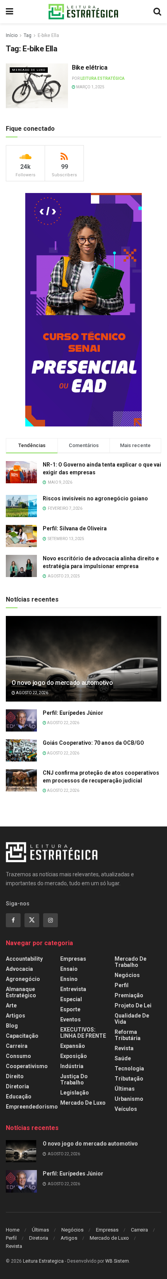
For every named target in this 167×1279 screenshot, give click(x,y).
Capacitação (22, 1036)
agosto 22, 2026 (31, 693)
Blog (12, 1026)
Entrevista (73, 989)
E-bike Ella (48, 35)
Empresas (73, 959)
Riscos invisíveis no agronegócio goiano (95, 498)
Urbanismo (129, 1099)
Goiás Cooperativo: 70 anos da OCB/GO (93, 743)
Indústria (72, 1066)
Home (12, 1230)
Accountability (24, 959)
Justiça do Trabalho (74, 1079)
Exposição (73, 1056)
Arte (11, 1005)
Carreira (17, 1046)
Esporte (70, 1009)
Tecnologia (129, 1068)
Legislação (74, 1093)
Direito (15, 1076)
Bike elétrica (90, 67)
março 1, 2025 (89, 87)
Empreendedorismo (32, 1107)
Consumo (18, 1056)
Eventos (70, 1019)
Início (11, 35)
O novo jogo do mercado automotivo (62, 682)
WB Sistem (117, 1261)
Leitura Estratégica (102, 78)
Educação (18, 1096)
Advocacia (19, 969)
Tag (27, 35)
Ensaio (69, 969)
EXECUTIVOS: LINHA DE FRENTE (83, 1032)
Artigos (15, 1015)
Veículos (126, 1109)
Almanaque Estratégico (21, 992)
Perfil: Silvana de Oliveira (75, 528)
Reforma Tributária (128, 1035)
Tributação (129, 1078)
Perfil (122, 985)
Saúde (123, 1058)
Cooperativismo (27, 1066)
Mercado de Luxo (28, 70)
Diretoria (17, 1086)
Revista (124, 1048)
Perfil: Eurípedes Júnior (73, 713)
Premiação (129, 995)
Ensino (69, 979)
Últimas (125, 1089)
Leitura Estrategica (43, 1261)
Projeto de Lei (133, 1005)
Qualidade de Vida (132, 1018)
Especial (71, 999)
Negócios (127, 975)
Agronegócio (23, 979)
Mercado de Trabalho (130, 962)
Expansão (72, 1046)
